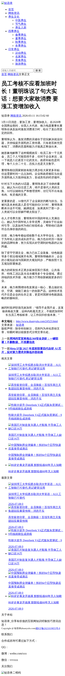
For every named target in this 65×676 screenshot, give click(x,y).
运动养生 (20, 52)
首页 (11, 9)
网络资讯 (13, 13)
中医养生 (20, 20)
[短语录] (6, 3)
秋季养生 (20, 42)
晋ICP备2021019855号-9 (48, 628)
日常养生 (13, 49)
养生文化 (13, 16)
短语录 (20, 324)
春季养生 (20, 34)
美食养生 (20, 60)
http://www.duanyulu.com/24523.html (37, 321)
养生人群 (20, 27)
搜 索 (38, 70)
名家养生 (20, 56)
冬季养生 (20, 45)
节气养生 (20, 23)
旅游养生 (20, 63)
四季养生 (13, 31)
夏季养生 (20, 38)
